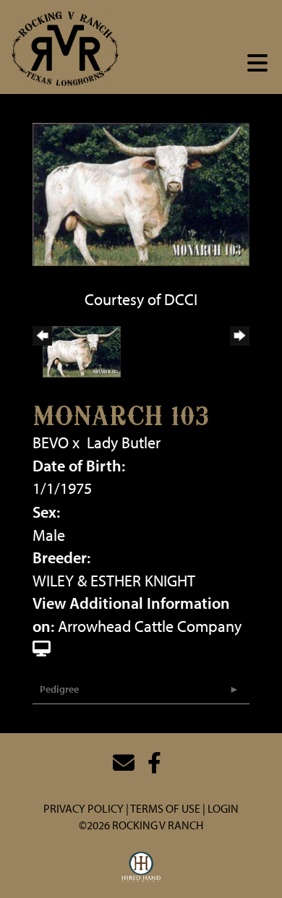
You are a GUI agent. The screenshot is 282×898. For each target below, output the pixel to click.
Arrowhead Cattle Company (150, 626)
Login (223, 808)
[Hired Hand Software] (141, 868)
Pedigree (59, 689)
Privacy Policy (83, 808)
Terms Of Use (165, 808)
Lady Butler (124, 442)
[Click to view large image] (141, 192)
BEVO (51, 442)
